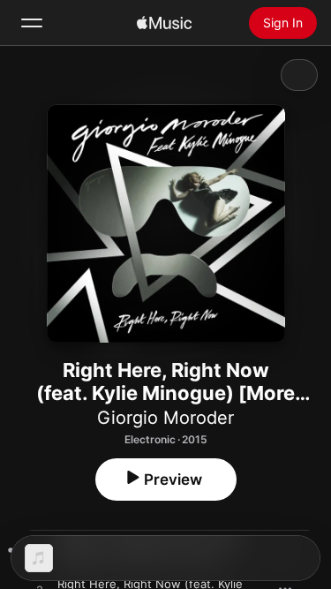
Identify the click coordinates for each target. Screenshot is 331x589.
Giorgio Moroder (165, 417)
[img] (164, 23)
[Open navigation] (31, 23)
